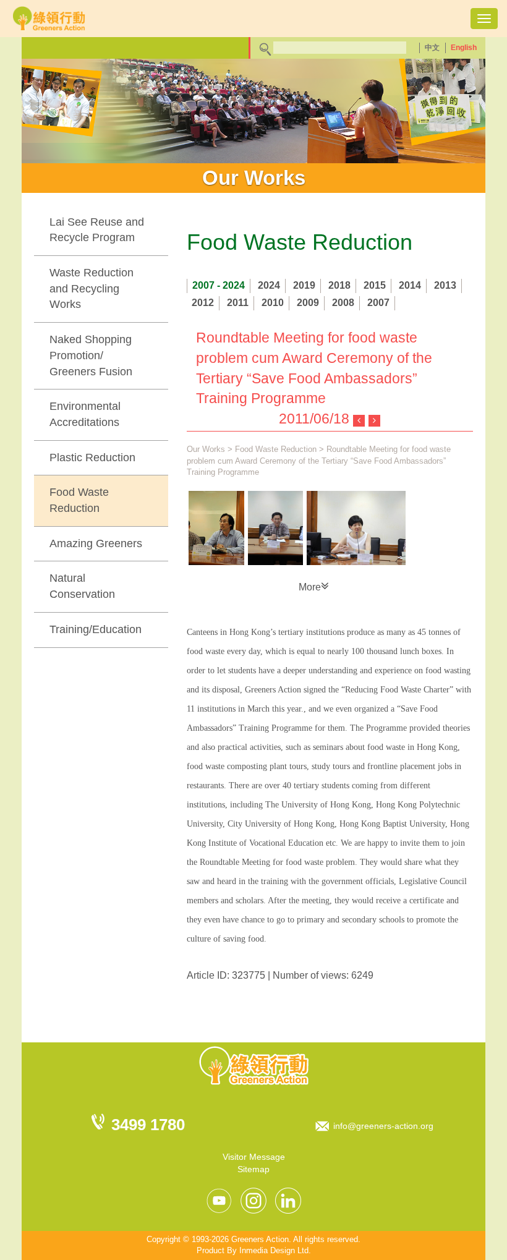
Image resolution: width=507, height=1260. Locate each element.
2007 (378, 302)
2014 (410, 285)
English (464, 47)
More (310, 587)
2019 (304, 285)
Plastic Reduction (92, 457)
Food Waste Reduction (79, 500)
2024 (269, 285)
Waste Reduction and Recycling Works (91, 288)
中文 (432, 47)
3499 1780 (148, 1124)
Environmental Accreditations (85, 414)
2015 (375, 285)
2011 (238, 302)
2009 (308, 302)
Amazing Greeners (95, 543)
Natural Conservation (82, 586)
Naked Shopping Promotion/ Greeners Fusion (90, 355)
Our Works (206, 449)
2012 (203, 302)
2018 (339, 285)
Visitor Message (254, 1157)
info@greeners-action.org (383, 1126)
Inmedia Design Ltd (274, 1250)
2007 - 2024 (218, 285)
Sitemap (253, 1169)
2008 (343, 302)
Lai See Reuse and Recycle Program (96, 230)
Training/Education (95, 629)
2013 (445, 285)
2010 (273, 302)
